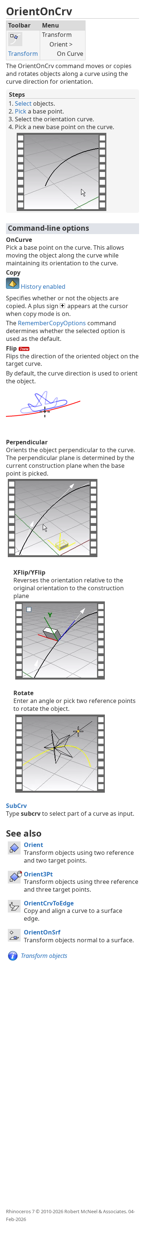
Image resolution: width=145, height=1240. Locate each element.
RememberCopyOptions (52, 323)
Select (23, 103)
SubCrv (16, 806)
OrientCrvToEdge (49, 903)
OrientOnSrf (42, 932)
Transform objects (44, 956)
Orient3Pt (38, 874)
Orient (33, 845)
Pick (20, 111)
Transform (23, 53)
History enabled (42, 286)
